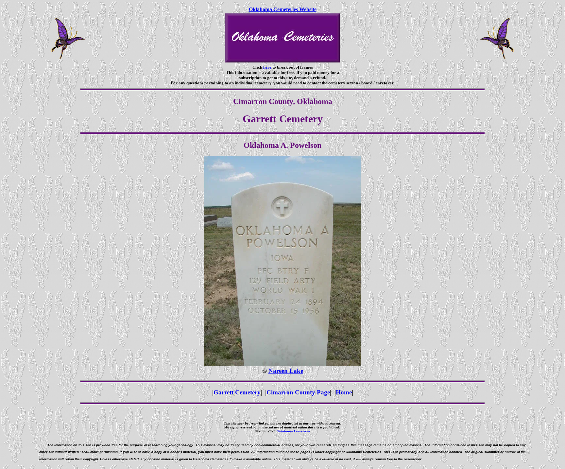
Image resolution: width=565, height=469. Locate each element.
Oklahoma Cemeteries (293, 431)
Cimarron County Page (298, 392)
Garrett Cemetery (237, 392)
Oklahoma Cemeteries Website (283, 9)
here (267, 67)
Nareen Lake (285, 370)
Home (344, 392)
